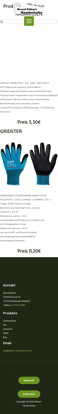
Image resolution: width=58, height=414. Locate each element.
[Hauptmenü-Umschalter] (29, 21)
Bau (5, 337)
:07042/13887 (19, 305)
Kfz (4, 324)
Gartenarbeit (9, 320)
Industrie (7, 329)
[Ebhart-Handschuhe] (29, 8)
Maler (6, 333)
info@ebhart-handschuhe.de (17, 350)
